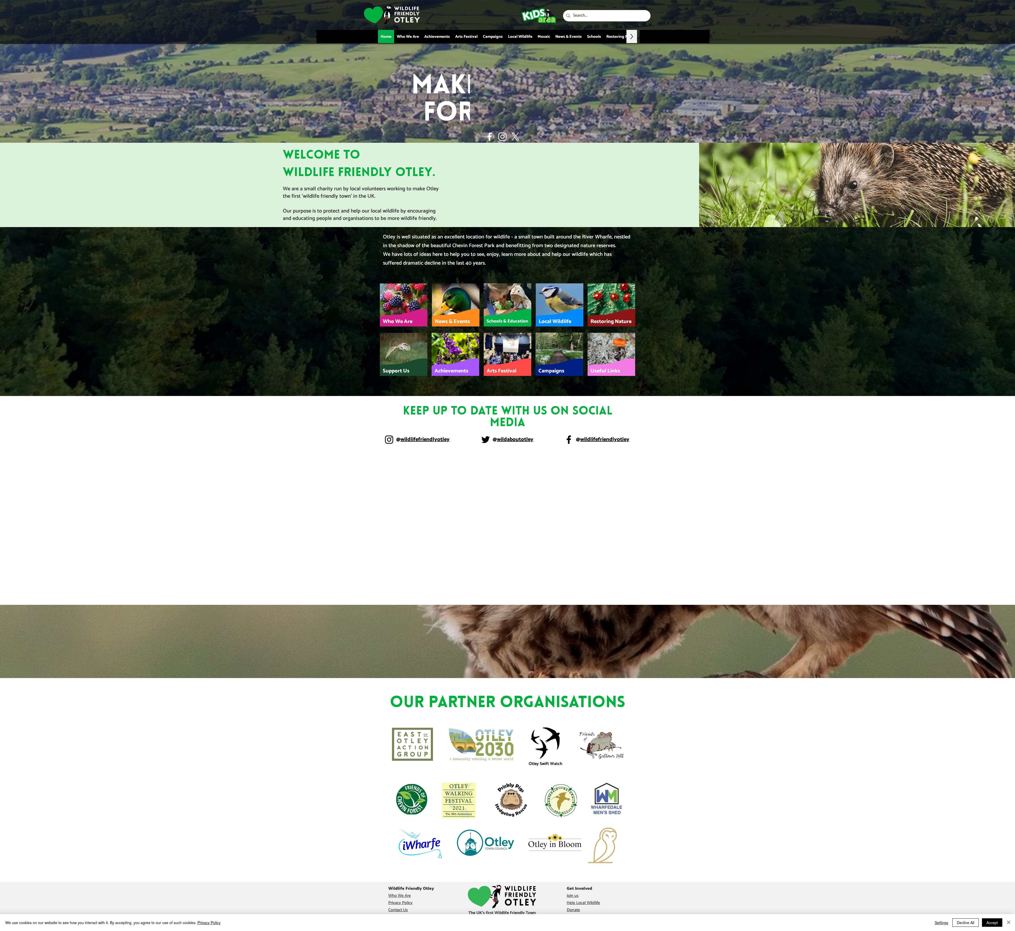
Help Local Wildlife (583, 902)
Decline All (965, 922)
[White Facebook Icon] (489, 136)
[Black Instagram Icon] (389, 439)
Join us (573, 895)
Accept (992, 922)
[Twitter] (485, 439)
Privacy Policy (400, 902)
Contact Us (398, 910)
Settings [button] (941, 922)
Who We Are (399, 895)
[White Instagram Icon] (502, 136)
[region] (403, 305)
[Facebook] (568, 439)
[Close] (1008, 922)
